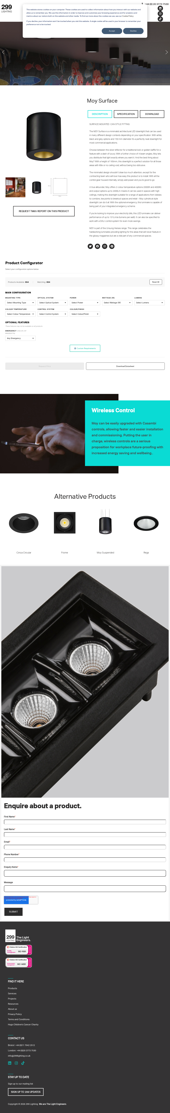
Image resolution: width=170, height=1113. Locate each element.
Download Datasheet (125, 366)
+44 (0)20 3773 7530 (26, 1050)
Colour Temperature (16, 309)
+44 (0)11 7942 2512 (25, 1045)
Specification (126, 114)
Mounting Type (12, 298)
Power (73, 298)
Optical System (46, 298)
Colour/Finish (77, 309)
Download (152, 114)
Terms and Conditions (18, 1019)
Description (100, 114)
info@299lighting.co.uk (19, 1056)
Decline (133, 31)
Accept (112, 31)
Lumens (138, 298)
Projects (12, 998)
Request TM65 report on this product (44, 211)
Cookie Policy (127, 16)
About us (12, 1009)
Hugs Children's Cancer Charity (23, 1024)
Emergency (15, 332)
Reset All (155, 282)
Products (12, 988)
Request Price (45, 366)
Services (12, 993)
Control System (46, 309)
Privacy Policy (15, 1014)
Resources (13, 1004)
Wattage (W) (108, 298)
